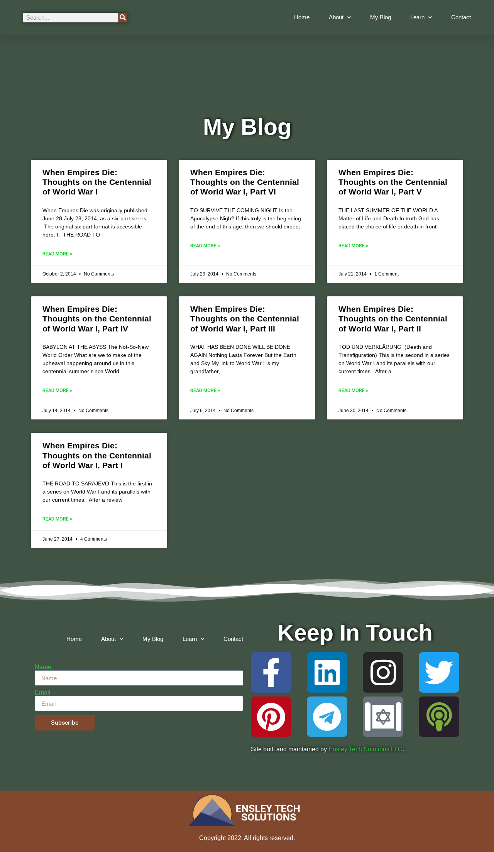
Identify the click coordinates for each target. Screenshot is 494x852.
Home (302, 17)
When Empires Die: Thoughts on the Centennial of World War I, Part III (244, 318)
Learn (417, 17)
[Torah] (383, 716)
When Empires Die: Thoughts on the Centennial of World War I (96, 182)
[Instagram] (383, 672)
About (336, 17)
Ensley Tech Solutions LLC (365, 749)
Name (43, 667)
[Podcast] (439, 716)
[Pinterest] (271, 716)
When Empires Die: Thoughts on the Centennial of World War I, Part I (96, 455)
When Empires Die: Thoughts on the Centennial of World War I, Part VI (244, 182)
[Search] (122, 17)
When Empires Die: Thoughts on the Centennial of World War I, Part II (392, 318)
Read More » (57, 254)
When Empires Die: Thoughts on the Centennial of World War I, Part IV (96, 318)
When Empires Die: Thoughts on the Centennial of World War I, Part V (392, 182)
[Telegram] (327, 716)
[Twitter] (439, 672)
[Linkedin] (327, 672)
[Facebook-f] (271, 672)
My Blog (380, 17)
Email (43, 693)
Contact (461, 17)
